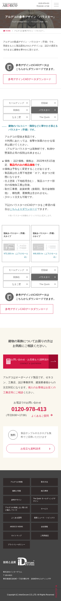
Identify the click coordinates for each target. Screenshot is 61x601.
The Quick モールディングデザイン (44, 500)
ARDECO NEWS (16, 527)
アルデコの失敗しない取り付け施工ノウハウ (16, 508)
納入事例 (44, 491)
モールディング (16, 103)
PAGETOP (56, 592)
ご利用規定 (44, 535)
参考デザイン (16, 500)
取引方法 (44, 482)
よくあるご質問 (40, 415)
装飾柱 (16, 110)
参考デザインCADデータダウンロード (29, 79)
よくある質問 (16, 518)
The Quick (44, 117)
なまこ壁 (16, 117)
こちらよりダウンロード (23, 209)
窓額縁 (44, 103)
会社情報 (44, 527)
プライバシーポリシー (16, 544)
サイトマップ (16, 535)
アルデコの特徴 (16, 482)
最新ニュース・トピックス (44, 518)
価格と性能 (16, 491)
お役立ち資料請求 (30, 448)
